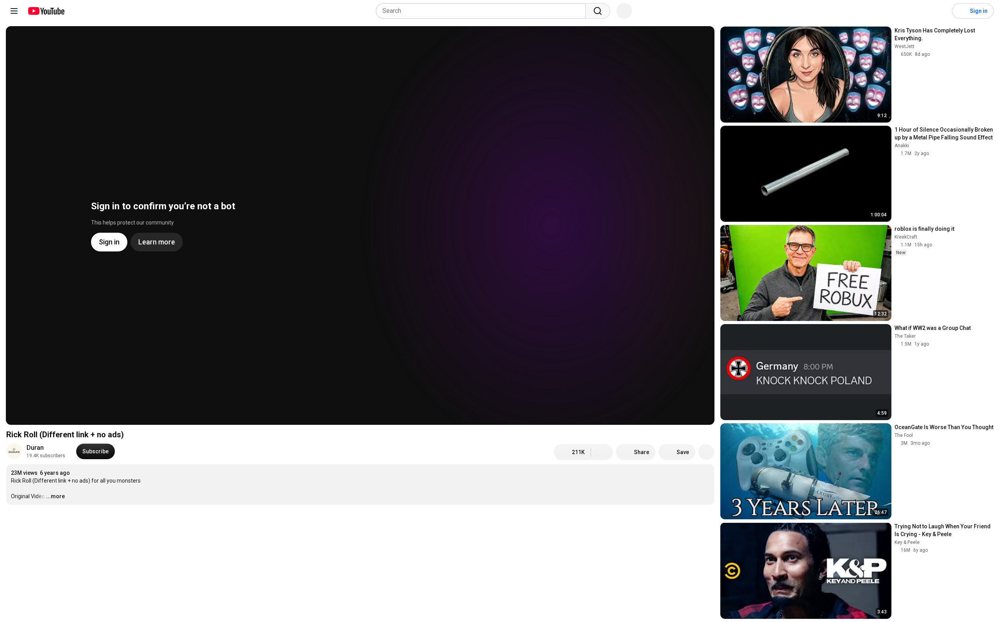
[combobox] (483, 11)
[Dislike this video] (602, 452)
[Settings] (941, 11)
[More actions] (706, 452)
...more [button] (55, 496)
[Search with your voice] (624, 11)
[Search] (597, 11)
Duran (35, 447)
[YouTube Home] (46, 11)
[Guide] (14, 11)
